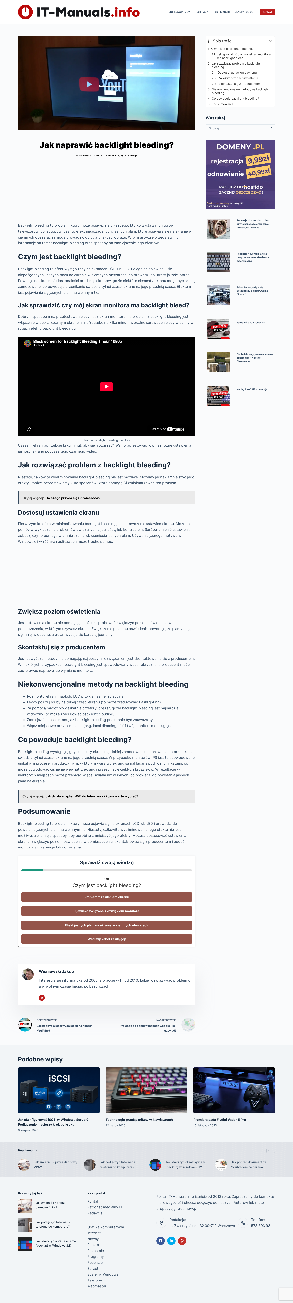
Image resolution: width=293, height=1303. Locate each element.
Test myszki (221, 11)
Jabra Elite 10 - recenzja (251, 322)
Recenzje (95, 1262)
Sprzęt (132, 155)
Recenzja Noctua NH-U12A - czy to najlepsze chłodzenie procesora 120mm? (253, 224)
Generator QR (244, 11)
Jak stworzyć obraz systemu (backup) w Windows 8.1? (186, 1164)
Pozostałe (95, 1251)
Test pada (201, 11)
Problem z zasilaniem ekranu (106, 897)
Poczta (93, 1245)
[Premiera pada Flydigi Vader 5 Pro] (234, 1090)
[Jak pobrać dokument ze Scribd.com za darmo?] (221, 1165)
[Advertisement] (107, 193)
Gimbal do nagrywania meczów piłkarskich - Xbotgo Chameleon (255, 358)
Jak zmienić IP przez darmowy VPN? (55, 1164)
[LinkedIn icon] (42, 998)
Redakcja (95, 1213)
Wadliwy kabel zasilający (107, 939)
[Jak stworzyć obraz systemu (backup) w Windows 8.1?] (155, 1165)
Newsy (93, 1239)
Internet (94, 1233)
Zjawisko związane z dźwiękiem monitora (106, 911)
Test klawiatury (178, 11)
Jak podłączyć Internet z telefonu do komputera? (117, 1164)
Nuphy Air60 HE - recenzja (252, 389)
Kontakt (267, 12)
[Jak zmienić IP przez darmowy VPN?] (24, 1165)
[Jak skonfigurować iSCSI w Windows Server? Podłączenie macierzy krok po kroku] (59, 1090)
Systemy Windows (102, 1274)
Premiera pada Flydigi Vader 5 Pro (219, 1120)
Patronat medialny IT (105, 1207)
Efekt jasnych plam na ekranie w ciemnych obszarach (106, 925)
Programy (95, 1256)
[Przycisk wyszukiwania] (271, 128)
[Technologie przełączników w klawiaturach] (146, 1090)
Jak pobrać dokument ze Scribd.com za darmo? (248, 1164)
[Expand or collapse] (270, 41)
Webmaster (96, 1286)
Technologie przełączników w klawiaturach (139, 1120)
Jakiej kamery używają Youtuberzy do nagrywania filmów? (252, 291)
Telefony (94, 1280)
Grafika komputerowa (105, 1227)
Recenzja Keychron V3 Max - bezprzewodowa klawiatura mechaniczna (253, 257)
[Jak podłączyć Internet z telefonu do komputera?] (90, 1165)
